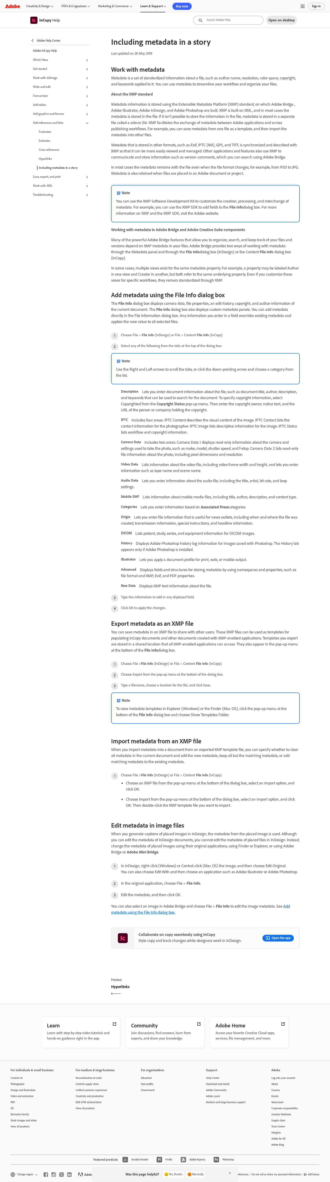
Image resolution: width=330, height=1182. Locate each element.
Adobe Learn (213, 1096)
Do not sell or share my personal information (276, 1174)
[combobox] (228, 20)
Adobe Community (216, 1090)
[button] (302, 6)
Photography (17, 1084)
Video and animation (22, 1096)
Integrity (276, 1132)
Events (275, 1096)
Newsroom (277, 1102)
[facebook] (46, 1174)
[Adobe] (12, 6)
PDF (13, 1102)
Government (148, 1090)
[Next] (253, 990)
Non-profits (147, 1084)
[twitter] (61, 1174)
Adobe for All (278, 1138)
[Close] (229, 1173)
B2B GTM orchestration (88, 1102)
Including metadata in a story (58, 168)
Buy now (182, 6)
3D (12, 1108)
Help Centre (212, 1078)
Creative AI (17, 1078)
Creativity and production (89, 1096)
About (274, 1084)
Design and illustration (23, 1090)
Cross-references (49, 150)
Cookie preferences (238, 1174)
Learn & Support (151, 6)
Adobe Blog (277, 1144)
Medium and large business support (226, 1102)
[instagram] (53, 1174)
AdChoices (313, 1174)
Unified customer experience (91, 1090)
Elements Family (20, 1114)
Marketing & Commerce (113, 6)
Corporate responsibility (284, 1108)
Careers (275, 1090)
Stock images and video (24, 1120)
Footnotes (45, 132)
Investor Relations (281, 1114)
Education (146, 1078)
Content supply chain (87, 1084)
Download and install (217, 1084)
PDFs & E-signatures (74, 6)
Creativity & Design (38, 6)
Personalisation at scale (89, 1078)
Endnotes (44, 141)
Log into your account (283, 1078)
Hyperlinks (45, 159)
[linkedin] (69, 1174)
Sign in (316, 6)
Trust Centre (278, 1126)
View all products (20, 1126)
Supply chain (278, 1120)
